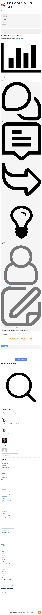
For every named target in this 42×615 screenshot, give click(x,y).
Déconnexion (4, 24)
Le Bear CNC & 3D (19, 5)
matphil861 (4, 455)
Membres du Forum (4, 18)
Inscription (3, 21)
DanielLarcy (9, 286)
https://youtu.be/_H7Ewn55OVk (20, 38)
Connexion (3, 22)
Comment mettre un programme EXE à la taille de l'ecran (10, 453)
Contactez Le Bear (4, 593)
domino (4, 416)
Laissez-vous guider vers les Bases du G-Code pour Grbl (9, 584)
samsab (4, 435)
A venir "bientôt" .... (4, 443)
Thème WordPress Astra (30, 612)
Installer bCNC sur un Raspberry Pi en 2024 (8, 585)
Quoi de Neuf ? (4, 19)
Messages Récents (4, 16)
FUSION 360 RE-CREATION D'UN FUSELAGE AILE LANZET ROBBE (10, 423)
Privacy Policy (4, 592)
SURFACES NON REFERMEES (6, 433)
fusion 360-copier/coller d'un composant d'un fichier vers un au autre (14, 327)
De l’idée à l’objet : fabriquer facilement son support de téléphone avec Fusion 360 (13, 582)
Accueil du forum (11, 341)
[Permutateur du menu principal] (40, 5)
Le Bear (4, 445)
